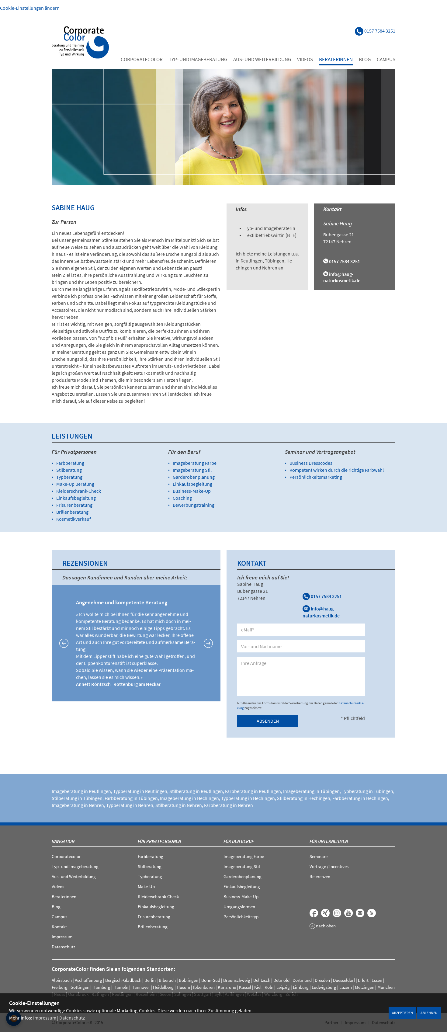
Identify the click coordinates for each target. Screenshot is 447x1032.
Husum (183, 987)
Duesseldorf (344, 980)
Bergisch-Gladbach (123, 980)
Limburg (301, 987)
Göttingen (80, 987)
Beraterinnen (336, 59)
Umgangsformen (239, 906)
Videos (305, 59)
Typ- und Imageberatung (198, 59)
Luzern (345, 987)
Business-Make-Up (192, 491)
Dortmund (302, 980)
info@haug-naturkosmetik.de (341, 277)
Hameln (120, 987)
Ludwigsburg (324, 987)
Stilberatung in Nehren (178, 805)
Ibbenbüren (204, 987)
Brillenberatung (72, 512)
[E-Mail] (360, 913)
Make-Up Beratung (75, 484)
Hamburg (101, 987)
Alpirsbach (62, 980)
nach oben (325, 926)
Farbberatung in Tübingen (131, 798)
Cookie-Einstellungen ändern (30, 8)
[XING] (325, 913)
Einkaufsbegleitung (76, 498)
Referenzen (320, 876)
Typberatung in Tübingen (367, 791)
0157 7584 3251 (326, 596)
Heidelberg (163, 987)
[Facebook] (314, 913)
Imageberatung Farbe (195, 463)
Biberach (167, 980)
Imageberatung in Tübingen (311, 791)
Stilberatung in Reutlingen (196, 791)
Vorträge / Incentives (329, 866)
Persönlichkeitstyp (241, 916)
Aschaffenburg (88, 980)
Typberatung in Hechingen (248, 798)
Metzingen (364, 987)
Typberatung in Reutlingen (140, 791)
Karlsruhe (227, 987)
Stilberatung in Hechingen (303, 798)
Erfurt (363, 980)
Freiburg (60, 987)
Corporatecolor (142, 59)
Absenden (268, 721)
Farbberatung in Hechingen (360, 798)
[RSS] (371, 913)
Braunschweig (236, 980)
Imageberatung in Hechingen (189, 798)
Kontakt (59, 926)
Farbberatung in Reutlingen (253, 791)
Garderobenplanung (194, 477)
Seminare (318, 856)
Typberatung (69, 477)
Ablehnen (429, 1012)
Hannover (140, 987)
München (386, 987)
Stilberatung (69, 470)
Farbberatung (70, 463)
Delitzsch (261, 980)
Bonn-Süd (210, 980)
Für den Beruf (239, 841)
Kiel (258, 987)
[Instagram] (337, 913)
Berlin (150, 980)
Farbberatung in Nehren (228, 805)
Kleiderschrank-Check (78, 491)
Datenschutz (72, 1018)
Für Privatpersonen (159, 841)
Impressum (44, 1018)
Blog (365, 59)
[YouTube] (348, 913)
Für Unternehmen (329, 841)
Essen (377, 980)
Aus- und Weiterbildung (262, 59)
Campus (386, 59)
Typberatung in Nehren (129, 805)
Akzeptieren (402, 1012)
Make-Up (146, 886)
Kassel (245, 987)
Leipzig (283, 987)
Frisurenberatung (74, 505)
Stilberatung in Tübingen (77, 798)
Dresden (322, 980)
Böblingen (188, 980)
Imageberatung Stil (192, 470)
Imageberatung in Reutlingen (81, 791)
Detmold (281, 980)
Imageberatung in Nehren (78, 805)
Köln (269, 987)
